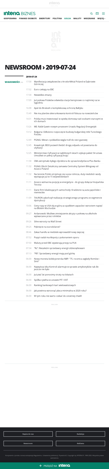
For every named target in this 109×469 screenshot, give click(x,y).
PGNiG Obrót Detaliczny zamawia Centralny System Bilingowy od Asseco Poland (66, 167)
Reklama (80, 443)
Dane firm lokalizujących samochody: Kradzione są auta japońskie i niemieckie (67, 191)
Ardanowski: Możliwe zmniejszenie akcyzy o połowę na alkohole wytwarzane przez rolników (65, 215)
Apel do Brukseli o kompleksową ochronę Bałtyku (58, 108)
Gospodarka (10, 18)
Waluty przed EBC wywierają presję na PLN (55, 242)
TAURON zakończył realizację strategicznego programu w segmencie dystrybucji (68, 199)
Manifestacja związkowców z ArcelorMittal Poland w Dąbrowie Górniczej (64, 83)
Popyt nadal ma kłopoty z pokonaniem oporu (56, 237)
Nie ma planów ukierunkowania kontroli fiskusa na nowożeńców (66, 113)
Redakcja (80, 434)
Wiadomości (14, 82)
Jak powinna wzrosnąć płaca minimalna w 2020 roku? (60, 290)
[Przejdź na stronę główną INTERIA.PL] (12, 13)
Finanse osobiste (28, 18)
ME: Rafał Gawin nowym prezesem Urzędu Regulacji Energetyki (65, 126)
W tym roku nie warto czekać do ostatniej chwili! (58, 295)
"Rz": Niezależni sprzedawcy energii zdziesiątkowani (59, 248)
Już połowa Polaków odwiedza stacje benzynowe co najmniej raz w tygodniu (67, 101)
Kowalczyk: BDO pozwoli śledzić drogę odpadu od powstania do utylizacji (65, 146)
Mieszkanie (89, 18)
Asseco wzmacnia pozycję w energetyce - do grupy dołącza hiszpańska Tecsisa (69, 183)
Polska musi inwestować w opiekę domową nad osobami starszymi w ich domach (68, 120)
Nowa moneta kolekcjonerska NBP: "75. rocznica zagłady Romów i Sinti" (66, 260)
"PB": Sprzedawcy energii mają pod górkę (54, 253)
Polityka (57, 18)
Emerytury (44, 18)
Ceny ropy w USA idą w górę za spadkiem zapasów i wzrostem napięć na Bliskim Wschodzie (68, 207)
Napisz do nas (28, 434)
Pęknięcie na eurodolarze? (47, 226)
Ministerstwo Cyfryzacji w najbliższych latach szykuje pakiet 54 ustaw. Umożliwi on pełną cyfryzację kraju (68, 154)
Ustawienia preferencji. (50, 455)
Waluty (77, 18)
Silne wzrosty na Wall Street (48, 221)
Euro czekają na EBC (44, 89)
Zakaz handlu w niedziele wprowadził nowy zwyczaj (59, 232)
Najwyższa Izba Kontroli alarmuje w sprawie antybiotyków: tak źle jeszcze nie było (66, 268)
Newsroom (28, 443)
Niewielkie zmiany (43, 94)
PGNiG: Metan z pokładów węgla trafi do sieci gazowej (60, 139)
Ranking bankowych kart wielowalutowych (55, 285)
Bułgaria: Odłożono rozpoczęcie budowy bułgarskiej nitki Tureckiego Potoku (68, 133)
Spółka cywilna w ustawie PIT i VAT (51, 279)
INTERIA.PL (80, 455)
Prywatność (63, 455)
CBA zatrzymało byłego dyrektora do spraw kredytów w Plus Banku (67, 161)
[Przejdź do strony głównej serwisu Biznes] (28, 13)
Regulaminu (38, 455)
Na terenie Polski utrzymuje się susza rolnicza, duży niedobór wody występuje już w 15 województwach (67, 175)
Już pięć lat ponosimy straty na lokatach (54, 274)
